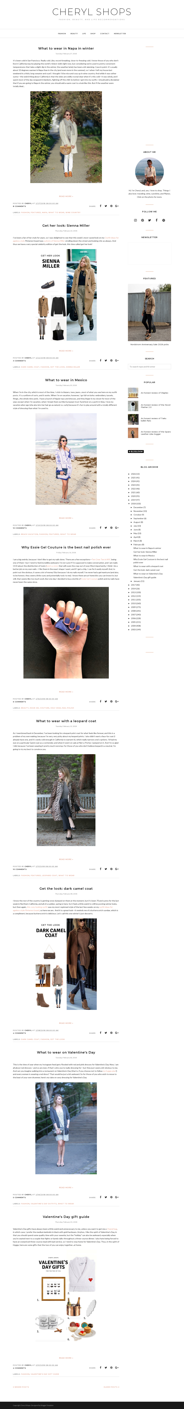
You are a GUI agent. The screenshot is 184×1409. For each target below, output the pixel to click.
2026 (133, 474)
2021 (133, 492)
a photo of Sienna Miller (54, 241)
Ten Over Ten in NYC (101, 559)
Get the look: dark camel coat (66, 889)
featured (36, 212)
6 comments (19, 702)
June (136, 529)
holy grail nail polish (62, 708)
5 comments (19, 1198)
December (138, 507)
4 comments (19, 1033)
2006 (133, 618)
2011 (133, 599)
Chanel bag (112, 1229)
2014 (133, 588)
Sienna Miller (73, 367)
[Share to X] (106, 206)
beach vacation (29, 534)
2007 (133, 614)
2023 (133, 485)
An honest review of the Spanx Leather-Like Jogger (156, 433)
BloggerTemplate (47, 1405)
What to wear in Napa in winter (66, 48)
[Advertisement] (149, 96)
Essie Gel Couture (89, 579)
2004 (133, 626)
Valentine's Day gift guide (66, 1217)
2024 (133, 481)
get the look (57, 367)
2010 (133, 603)
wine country (73, 212)
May (135, 533)
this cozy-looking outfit (37, 907)
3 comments (19, 361)
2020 (133, 496)
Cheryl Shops (92, 11)
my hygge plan (109, 1071)
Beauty (25, 708)
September (139, 518)
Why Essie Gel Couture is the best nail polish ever (66, 547)
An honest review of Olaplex (154, 393)
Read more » (66, 196)
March (136, 541)
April (136, 537)
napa (44, 212)
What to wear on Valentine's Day (66, 1052)
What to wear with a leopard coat (66, 721)
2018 (133, 503)
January (137, 581)
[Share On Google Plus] (117, 206)
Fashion (25, 212)
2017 (133, 585)
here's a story (52, 566)
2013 (133, 592)
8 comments (19, 206)
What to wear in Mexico (66, 380)
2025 (133, 477)
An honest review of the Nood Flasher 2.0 (155, 406)
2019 (133, 500)
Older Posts (111, 1387)
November (138, 511)
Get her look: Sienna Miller (66, 226)
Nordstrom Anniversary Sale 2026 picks (149, 344)
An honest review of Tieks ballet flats (153, 419)
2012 (133, 596)
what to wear (56, 212)
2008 (133, 611)
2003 (133, 629)
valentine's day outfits (44, 1204)
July (135, 526)
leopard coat (49, 875)
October (137, 514)
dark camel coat (30, 367)
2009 (133, 607)
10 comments (20, 528)
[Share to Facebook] (100, 206)
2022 (133, 488)
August (137, 522)
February (137, 544)
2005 (133, 622)
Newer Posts (22, 1387)
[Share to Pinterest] (111, 206)
